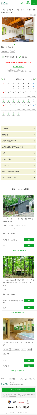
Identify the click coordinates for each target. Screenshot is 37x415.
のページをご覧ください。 (18, 395)
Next (33, 206)
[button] (14, 44)
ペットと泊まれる (11, 379)
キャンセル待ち (17, 66)
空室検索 (28, 3)
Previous (4, 206)
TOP (2, 379)
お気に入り (22, 3)
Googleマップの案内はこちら (18, 389)
